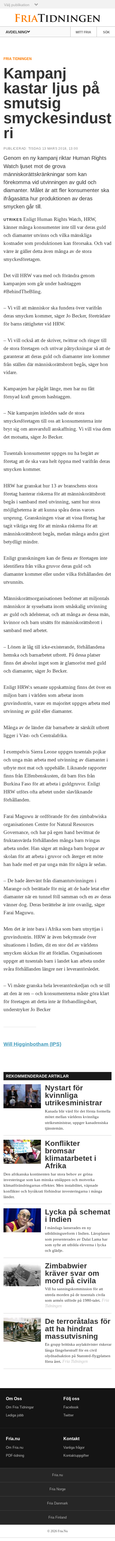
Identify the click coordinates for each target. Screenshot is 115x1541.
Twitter (68, 1415)
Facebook (71, 1407)
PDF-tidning (15, 1455)
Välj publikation (16, 5)
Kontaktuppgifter (76, 1455)
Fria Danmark (57, 1503)
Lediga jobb (15, 1415)
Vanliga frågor (74, 1447)
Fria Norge (57, 1489)
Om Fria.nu (14, 1447)
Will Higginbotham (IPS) (32, 1044)
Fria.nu (57, 1475)
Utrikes (12, 219)
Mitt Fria (83, 32)
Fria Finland (57, 1517)
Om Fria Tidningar (20, 1407)
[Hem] (57, 17)
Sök (106, 32)
